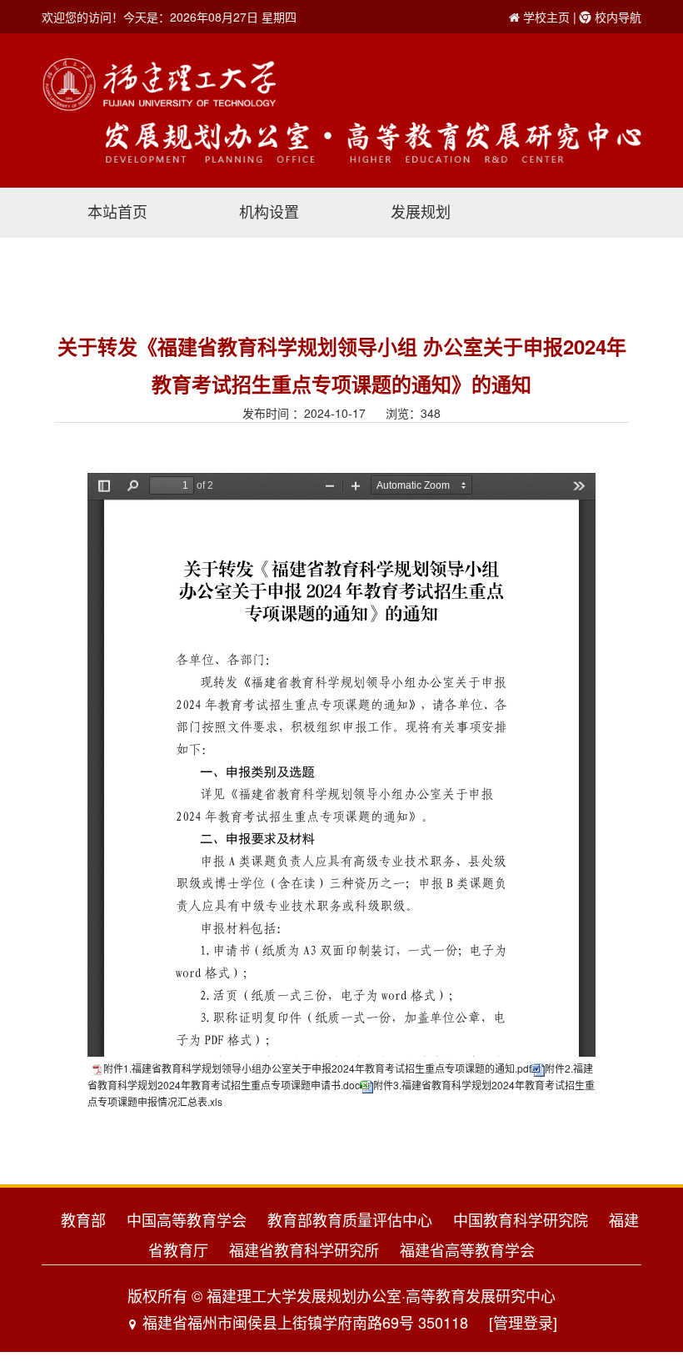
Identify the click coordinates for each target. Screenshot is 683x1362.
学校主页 (546, 16)
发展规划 (421, 211)
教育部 (83, 1219)
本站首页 (117, 211)
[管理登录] (523, 1322)
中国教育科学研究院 (520, 1219)
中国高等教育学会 (187, 1219)
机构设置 (269, 211)
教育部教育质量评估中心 (349, 1219)
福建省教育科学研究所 (304, 1249)
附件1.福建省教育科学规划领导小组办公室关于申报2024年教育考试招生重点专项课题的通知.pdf (317, 1068)
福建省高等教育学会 (467, 1249)
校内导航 (618, 16)
